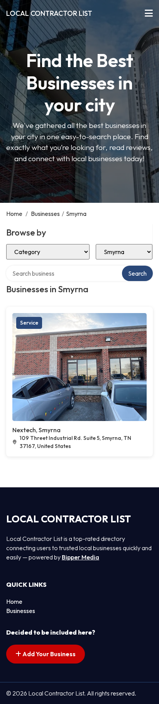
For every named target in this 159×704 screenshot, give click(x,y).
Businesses (45, 213)
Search (137, 273)
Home (14, 213)
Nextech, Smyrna (36, 430)
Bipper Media (80, 557)
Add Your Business (48, 654)
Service (29, 322)
